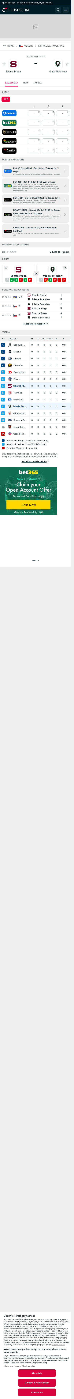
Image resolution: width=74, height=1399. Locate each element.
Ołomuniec (19, 413)
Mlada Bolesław (57, 71)
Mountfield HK (20, 427)
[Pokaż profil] (13, 64)
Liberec (17, 358)
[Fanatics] (9, 151)
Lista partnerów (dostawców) (19, 1366)
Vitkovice (18, 399)
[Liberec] (10, 358)
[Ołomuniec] (10, 413)
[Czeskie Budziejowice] (10, 434)
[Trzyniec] (10, 393)
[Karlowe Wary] (10, 345)
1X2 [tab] (6, 99)
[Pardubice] (10, 372)
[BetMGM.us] (9, 132)
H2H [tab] (25, 82)
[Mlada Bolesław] (10, 406)
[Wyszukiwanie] (58, 10)
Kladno (17, 351)
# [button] (2, 338)
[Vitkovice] (10, 400)
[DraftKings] (9, 141)
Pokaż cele (37, 1392)
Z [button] (38, 338)
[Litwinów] (10, 365)
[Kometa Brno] (10, 420)
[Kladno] (10, 352)
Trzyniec (17, 392)
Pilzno (16, 379)
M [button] (32, 338)
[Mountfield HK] (10, 427)
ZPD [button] (44, 338)
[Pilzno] (10, 379)
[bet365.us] (9, 123)
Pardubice (19, 372)
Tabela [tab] (37, 82)
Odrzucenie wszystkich (37, 1382)
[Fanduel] (9, 113)
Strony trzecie (58, 1344)
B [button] (64, 338)
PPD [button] (50, 338)
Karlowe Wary (20, 344)
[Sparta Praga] (10, 386)
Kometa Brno (20, 420)
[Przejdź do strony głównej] (19, 10)
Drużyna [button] (13, 338)
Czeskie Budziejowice (20, 433)
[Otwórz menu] (66, 10)
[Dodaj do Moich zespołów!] (4, 64)
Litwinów (18, 365)
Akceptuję (36, 1373)
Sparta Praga (13, 71)
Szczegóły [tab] (11, 82)
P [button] (56, 338)
